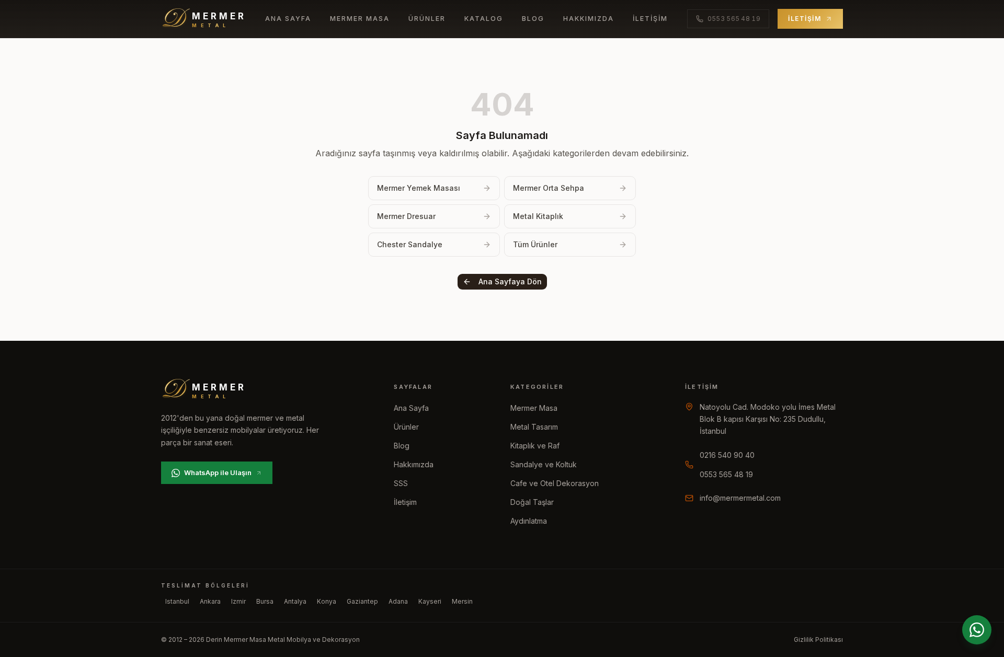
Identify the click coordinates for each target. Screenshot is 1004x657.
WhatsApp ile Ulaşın (218, 472)
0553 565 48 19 (726, 474)
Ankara (210, 601)
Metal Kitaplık (538, 216)
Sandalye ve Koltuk (543, 464)
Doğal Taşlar (532, 502)
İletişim (650, 18)
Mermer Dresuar (406, 216)
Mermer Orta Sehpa (548, 187)
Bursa (264, 601)
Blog (533, 18)
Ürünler (427, 18)
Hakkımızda (588, 18)
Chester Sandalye (409, 244)
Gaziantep (362, 601)
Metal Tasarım (534, 426)
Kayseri (429, 601)
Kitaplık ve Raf (535, 445)
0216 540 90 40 (727, 455)
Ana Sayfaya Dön (510, 281)
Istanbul (177, 601)
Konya (326, 601)
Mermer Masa (360, 18)
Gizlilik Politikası (818, 639)
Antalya (295, 601)
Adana (398, 601)
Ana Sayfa (288, 18)
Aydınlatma (528, 520)
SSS (401, 483)
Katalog (483, 18)
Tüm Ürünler (535, 244)
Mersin (462, 601)
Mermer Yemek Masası (418, 187)
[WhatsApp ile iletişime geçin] (976, 629)
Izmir (238, 601)
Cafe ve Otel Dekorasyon (554, 483)
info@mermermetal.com (740, 497)
